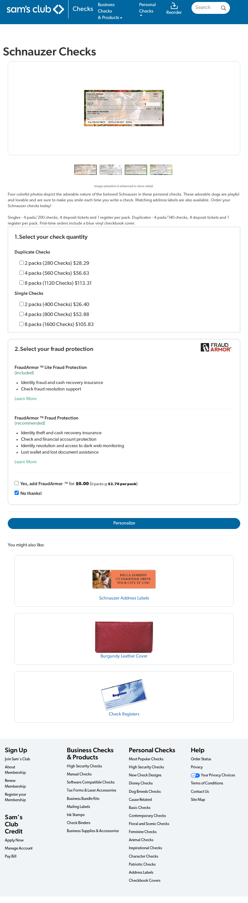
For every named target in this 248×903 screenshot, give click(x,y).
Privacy (197, 767)
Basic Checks (139, 808)
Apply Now (14, 840)
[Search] (223, 8)
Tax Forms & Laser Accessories (91, 791)
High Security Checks (84, 766)
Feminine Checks (143, 832)
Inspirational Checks (145, 848)
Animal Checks (141, 840)
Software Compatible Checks (91, 782)
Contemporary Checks (147, 816)
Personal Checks (152, 750)
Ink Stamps (76, 815)
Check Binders (78, 823)
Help (197, 750)
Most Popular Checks (146, 759)
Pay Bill (10, 857)
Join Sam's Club (17, 759)
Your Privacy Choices (217, 775)
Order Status (201, 759)
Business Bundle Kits (83, 799)
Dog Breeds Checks (145, 792)
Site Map (198, 800)
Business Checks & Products (90, 753)
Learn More (25, 399)
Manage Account (19, 848)
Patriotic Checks (142, 865)
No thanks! (31, 493)
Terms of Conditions (207, 783)
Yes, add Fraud (41, 483)
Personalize (124, 523)
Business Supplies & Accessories (93, 831)
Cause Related (140, 800)
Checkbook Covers (144, 881)
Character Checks (143, 857)
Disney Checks (141, 783)
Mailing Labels (78, 807)
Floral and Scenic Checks (149, 824)
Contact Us (200, 792)
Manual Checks (79, 774)
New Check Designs (145, 775)
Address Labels (141, 873)
